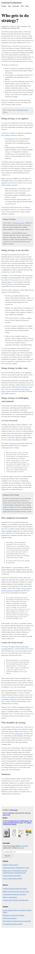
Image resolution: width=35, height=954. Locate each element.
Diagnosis (13, 443)
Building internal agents (10, 865)
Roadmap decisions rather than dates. (15, 888)
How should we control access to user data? (17, 921)
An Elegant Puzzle (13, 821)
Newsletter (15, 6)
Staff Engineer (24, 821)
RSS (22, 6)
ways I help (6, 815)
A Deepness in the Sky (18, 223)
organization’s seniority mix (9, 699)
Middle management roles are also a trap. (16, 891)
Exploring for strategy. (10, 918)
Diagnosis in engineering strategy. (13, 915)
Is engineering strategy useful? (12, 924)
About (27, 6)
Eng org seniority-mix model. (12, 875)
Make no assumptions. (10, 897)
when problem (19, 733)
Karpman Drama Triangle (12, 509)
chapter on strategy (6, 282)
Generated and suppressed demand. (14, 894)
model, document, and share (9, 185)
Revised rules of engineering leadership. (16, 900)
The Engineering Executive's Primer (17, 821)
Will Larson (14, 810)
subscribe (23, 846)
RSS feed (21, 848)
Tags (9, 6)
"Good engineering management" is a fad (16, 868)
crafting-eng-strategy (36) (10, 28)
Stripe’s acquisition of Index (9, 531)
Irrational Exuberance (11, 2)
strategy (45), (26, 26)
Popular (3, 6)
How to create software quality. (12, 878)
